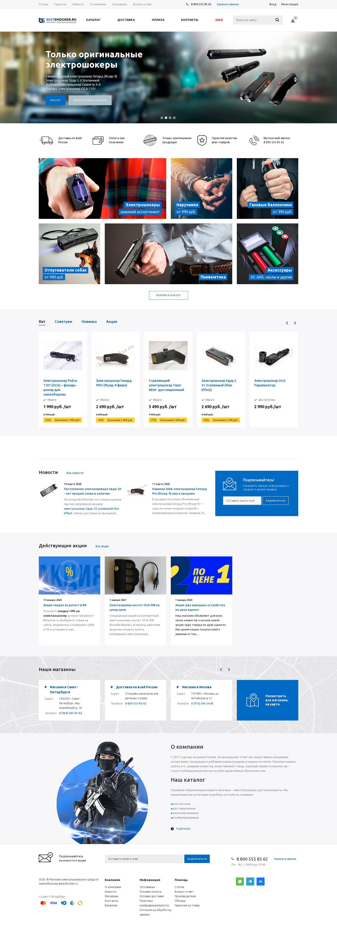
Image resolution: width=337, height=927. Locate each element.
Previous (287, 323)
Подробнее (183, 829)
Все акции (102, 546)
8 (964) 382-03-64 (70, 713)
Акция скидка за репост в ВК (64, 605)
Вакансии (111, 905)
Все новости (75, 472)
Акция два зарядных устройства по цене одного (200, 607)
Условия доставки (152, 896)
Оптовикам (147, 887)
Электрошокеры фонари (90, 100)
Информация (150, 879)
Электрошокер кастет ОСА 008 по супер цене (134, 607)
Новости (110, 891)
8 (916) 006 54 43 (202, 703)
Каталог (55, 100)
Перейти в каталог (168, 295)
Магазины (111, 896)
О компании (113, 887)
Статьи (179, 887)
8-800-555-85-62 (135, 703)
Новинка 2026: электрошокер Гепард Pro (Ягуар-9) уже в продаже (179, 491)
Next (295, 323)
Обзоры (180, 900)
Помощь (181, 879)
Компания (112, 879)
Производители (185, 896)
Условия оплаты (151, 891)
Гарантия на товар (187, 905)
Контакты (111, 900)
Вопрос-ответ (184, 891)
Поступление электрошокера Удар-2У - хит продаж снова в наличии (92, 491)
